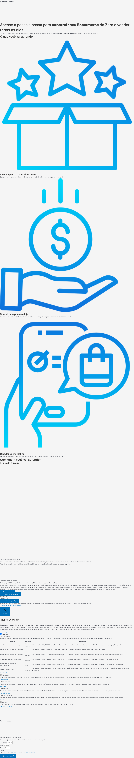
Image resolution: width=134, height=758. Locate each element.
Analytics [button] (3, 686)
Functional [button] (3, 673)
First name (3, 742)
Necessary (5, 634)
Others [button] (2, 700)
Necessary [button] (3, 632)
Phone (2, 748)
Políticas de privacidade (28, 752)
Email (2, 745)
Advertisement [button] (5, 693)
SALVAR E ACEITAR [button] (6, 707)
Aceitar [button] (18, 605)
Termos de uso (16, 752)
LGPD (2, 750)
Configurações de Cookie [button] (8, 605)
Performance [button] (4, 679)
